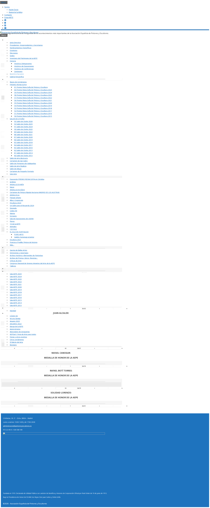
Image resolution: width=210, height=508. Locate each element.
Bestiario (13, 345)
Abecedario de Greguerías (20, 332)
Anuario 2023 (15, 321)
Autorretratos (15, 329)
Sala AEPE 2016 (16, 297)
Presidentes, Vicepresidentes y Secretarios (26, 45)
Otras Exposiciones (13, 176)
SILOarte (13, 216)
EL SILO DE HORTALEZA (19, 232)
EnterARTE (8, 17)
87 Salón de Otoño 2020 (23, 137)
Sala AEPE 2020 (16, 287)
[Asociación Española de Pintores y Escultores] (19, 32)
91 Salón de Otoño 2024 (23, 127)
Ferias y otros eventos (18, 337)
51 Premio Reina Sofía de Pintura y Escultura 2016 (33, 113)
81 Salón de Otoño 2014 (23, 153)
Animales (13, 226)
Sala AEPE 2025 (16, 274)
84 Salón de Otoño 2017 (23, 145)
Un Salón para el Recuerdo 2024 (22, 205)
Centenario (18, 71)
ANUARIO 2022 (16, 324)
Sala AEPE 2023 (16, 279)
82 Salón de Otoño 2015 (23, 150)
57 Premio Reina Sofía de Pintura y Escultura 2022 (33, 98)
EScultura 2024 (15, 203)
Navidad (13, 311)
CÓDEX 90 (14, 316)
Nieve (12, 187)
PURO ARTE (19, 234)
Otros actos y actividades (15, 313)
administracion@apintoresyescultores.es (17, 426)
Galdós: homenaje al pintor (24, 237)
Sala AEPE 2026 (11, 271)
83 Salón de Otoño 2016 (23, 148)
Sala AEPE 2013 (16, 305)
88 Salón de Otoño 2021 (23, 134)
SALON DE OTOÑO (17, 119)
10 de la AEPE (15, 224)
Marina (12, 213)
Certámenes (10, 79)
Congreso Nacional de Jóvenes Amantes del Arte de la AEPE (32, 263)
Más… (12, 245)
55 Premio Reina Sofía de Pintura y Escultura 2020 (33, 103)
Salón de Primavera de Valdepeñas (23, 163)
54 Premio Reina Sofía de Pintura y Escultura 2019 (33, 105)
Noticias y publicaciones (15, 247)
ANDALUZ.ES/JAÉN (17, 184)
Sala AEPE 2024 (16, 276)
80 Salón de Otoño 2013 (23, 155)
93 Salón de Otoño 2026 (23, 121)
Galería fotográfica (17, 77)
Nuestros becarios (17, 74)
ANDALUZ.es (14, 195)
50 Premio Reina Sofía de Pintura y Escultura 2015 (33, 116)
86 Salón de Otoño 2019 (23, 140)
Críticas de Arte (15, 261)
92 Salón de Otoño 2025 (23, 124)
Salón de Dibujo (15, 169)
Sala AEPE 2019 (16, 290)
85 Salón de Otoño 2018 (23, 142)
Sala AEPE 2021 (16, 284)
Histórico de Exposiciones (24, 66)
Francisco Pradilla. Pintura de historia (23, 242)
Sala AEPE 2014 (16, 303)
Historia (13, 61)
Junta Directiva (15, 42)
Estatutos (13, 50)
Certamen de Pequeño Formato (22, 171)
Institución (9, 40)
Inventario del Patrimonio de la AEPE (23, 58)
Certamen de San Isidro (19, 161)
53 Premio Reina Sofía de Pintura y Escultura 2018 (33, 108)
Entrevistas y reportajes (19, 253)
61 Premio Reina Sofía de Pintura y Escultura (31, 87)
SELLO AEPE (10, 268)
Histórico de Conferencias (24, 69)
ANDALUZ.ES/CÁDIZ (17, 190)
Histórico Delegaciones (23, 63)
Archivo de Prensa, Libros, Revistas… (24, 258)
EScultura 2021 (15, 240)
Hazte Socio (13, 9)
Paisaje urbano (15, 197)
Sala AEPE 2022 (16, 282)
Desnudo (13, 208)
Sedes (12, 56)
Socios (7, 7)
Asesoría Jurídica (15, 12)
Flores (12, 221)
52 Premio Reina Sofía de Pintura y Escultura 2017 (33, 111)
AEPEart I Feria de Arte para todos (23, 334)
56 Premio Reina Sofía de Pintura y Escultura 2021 (33, 100)
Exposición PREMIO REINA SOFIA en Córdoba (27, 179)
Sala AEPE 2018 (16, 292)
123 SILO (13, 229)
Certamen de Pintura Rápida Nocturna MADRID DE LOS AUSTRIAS (35, 192)
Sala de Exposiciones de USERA (21, 219)
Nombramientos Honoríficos (20, 48)
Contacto (8, 15)
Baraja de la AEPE (16, 326)
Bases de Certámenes (18, 82)
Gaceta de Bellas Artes (18, 250)
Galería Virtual (11, 308)
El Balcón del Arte (16, 342)
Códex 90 (13, 211)
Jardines (13, 182)
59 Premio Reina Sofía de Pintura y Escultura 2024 (33, 92)
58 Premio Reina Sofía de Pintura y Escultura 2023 (33, 95)
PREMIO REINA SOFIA (18, 84)
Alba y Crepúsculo (16, 200)
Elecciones (14, 53)
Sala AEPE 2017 (16, 295)
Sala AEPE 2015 (16, 300)
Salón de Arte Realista (18, 166)
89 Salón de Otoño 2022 (23, 132)
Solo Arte (13, 174)
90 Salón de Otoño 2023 (23, 129)
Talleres (13, 266)
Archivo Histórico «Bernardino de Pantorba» (26, 255)
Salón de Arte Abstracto (19, 158)
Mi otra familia (15, 318)
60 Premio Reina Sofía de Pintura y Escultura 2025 (33, 90)
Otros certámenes (17, 339)
